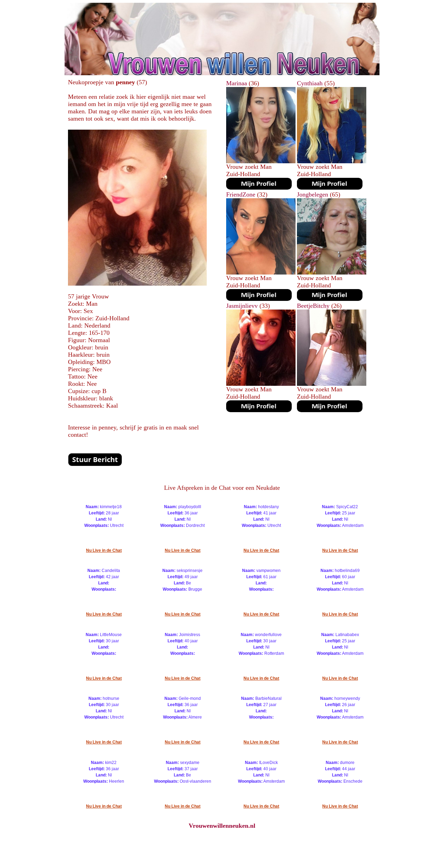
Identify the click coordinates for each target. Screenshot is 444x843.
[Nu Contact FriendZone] (259, 298)
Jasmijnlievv (242, 305)
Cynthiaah (310, 83)
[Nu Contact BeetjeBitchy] (329, 410)
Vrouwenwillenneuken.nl (222, 825)
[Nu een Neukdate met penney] (137, 283)
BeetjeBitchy (313, 305)
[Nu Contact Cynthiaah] (329, 187)
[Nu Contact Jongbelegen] (329, 298)
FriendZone (240, 194)
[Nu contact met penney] (95, 464)
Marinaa (236, 83)
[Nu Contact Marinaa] (259, 187)
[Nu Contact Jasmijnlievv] (259, 410)
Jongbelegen (312, 194)
